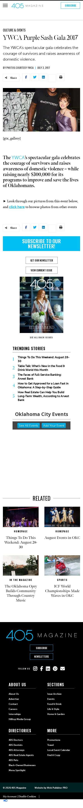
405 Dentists (15, 745)
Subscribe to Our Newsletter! (41, 243)
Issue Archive (54, 694)
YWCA (18, 157)
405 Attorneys (16, 750)
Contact (13, 704)
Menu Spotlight (17, 770)
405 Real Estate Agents (21, 755)
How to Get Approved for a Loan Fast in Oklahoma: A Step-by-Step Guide (43, 385)
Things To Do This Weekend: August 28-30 (43, 359)
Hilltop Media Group (20, 719)
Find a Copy (53, 755)
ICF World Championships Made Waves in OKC (62, 591)
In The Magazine (20, 579)
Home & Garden (56, 714)
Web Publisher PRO (57, 787)
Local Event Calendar (58, 750)
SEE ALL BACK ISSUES (41, 337)
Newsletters (41, 656)
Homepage (20, 531)
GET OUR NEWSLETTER (41, 260)
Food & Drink (54, 704)
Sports (62, 579)
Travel (50, 745)
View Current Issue (41, 270)
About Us (14, 694)
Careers (13, 709)
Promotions (53, 740)
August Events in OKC (62, 537)
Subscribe (70, 5)
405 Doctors (16, 740)
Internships (15, 714)
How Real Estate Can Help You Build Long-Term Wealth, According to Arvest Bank (43, 396)
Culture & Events (14, 30)
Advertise (14, 699)
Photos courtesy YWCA (20, 67)
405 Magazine (18, 787)
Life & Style (53, 709)
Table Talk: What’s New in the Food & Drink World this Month (41, 368)
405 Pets (13, 760)
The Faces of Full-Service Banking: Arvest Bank (39, 376)
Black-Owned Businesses (22, 765)
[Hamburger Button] (5, 5)
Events (50, 699)
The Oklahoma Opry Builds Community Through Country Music (21, 593)
